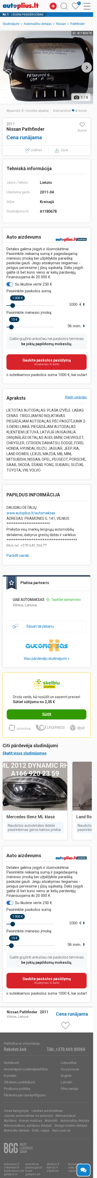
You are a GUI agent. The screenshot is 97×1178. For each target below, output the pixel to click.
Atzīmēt (82, 130)
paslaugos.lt (33, 1167)
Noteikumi (11, 1063)
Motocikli (51, 1120)
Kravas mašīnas (30, 1120)
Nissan (61, 24)
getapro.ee (32, 1174)
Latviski (66, 1082)
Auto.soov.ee (61, 1130)
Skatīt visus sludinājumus (25, 753)
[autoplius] (21, 6)
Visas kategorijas (16, 1111)
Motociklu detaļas (16, 1130)
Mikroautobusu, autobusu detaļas (28, 1125)
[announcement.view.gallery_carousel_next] (86, 67)
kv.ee (28, 1171)
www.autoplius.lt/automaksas (30, 513)
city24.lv (73, 1171)
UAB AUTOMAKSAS (28, 600)
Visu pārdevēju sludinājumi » (47, 658)
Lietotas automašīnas (47, 1111)
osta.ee (73, 1167)
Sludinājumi (11, 24)
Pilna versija (69, 1089)
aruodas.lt (74, 1164)
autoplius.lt (11, 1164)
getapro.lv (10, 1174)
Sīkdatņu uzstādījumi (19, 1082)
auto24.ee (32, 1164)
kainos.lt (52, 1167)
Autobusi (10, 1120)
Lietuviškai (69, 1063)
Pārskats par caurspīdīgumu (25, 1095)
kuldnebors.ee (14, 1171)
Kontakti (10, 1076)
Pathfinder (77, 24)
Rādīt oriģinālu (76, 397)
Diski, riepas (40, 1130)
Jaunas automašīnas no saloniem (28, 1116)
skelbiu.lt (53, 1164)
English (66, 1076)
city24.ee (53, 1171)
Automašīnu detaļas (38, 24)
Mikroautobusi (66, 1116)
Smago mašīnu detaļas (70, 1125)
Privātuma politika (17, 1089)
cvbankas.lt (11, 1167)
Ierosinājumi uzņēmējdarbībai (26, 1069)
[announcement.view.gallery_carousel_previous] (6, 67)
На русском (70, 1069)
